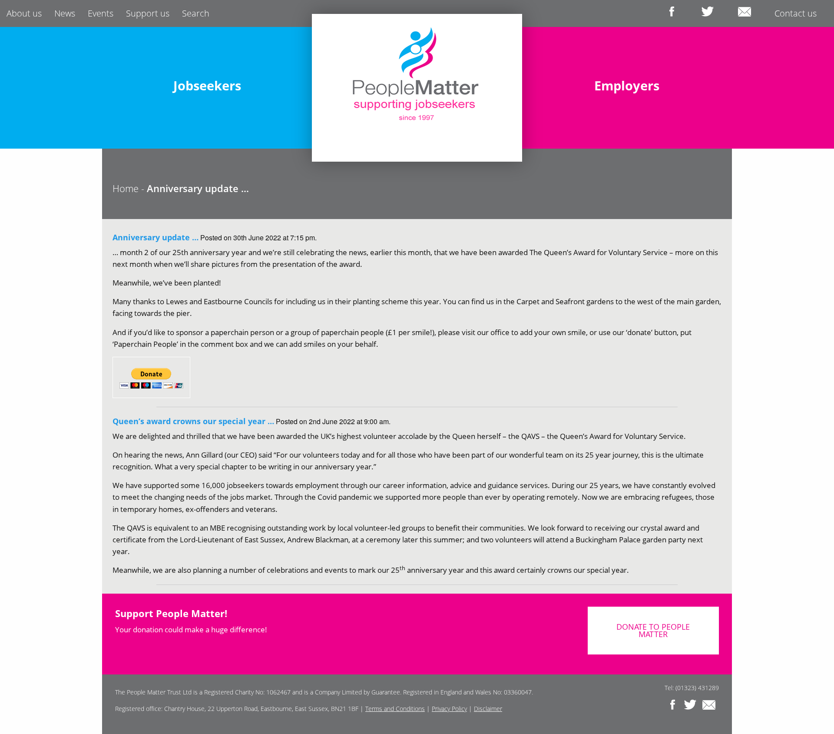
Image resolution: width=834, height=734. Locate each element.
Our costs (679, 75)
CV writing (176, 75)
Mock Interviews (251, 130)
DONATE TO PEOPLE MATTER (653, 630)
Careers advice (158, 88)
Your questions (246, 143)
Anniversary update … (156, 237)
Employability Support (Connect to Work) (211, 116)
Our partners (683, 88)
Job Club (276, 88)
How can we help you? (607, 75)
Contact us (795, 13)
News (64, 13)
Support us (147, 13)
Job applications (236, 75)
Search (195, 13)
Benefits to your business (600, 88)
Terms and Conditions (395, 708)
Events (100, 13)
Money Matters (177, 143)
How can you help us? (631, 102)
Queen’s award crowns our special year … (193, 421)
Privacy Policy (449, 708)
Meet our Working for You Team (631, 116)
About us (24, 13)
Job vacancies (223, 88)
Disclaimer (488, 708)
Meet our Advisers (175, 130)
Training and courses (211, 102)
